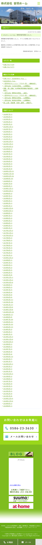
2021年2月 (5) (7, 166)
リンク (25, 527)
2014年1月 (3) (7, 334)
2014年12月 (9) (8, 307)
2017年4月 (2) (7, 250)
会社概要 (19, 527)
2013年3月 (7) (7, 359)
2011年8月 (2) (7, 379)
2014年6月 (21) (8, 322)
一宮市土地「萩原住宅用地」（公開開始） (17, 100)
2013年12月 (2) (8, 337)
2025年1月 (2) (7, 124)
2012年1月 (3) (7, 371)
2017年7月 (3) (7, 243)
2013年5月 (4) (7, 354)
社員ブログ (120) (8, 64)
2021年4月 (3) (7, 161)
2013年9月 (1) (7, 344)
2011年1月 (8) (7, 396)
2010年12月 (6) (8, 398)
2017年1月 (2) (7, 255)
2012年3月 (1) (7, 369)
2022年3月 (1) (7, 134)
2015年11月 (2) (8, 280)
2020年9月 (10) (8, 178)
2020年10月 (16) (8, 176)
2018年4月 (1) (7, 223)
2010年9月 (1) (7, 403)
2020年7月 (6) (7, 183)
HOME (3, 525)
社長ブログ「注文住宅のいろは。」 (15, 78)
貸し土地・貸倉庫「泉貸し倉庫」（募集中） (17, 103)
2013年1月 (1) (7, 361)
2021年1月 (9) (7, 169)
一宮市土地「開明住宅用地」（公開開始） (17, 98)
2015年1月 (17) (8, 305)
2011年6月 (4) (7, 384)
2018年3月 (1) (7, 225)
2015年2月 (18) (8, 302)
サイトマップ (33, 527)
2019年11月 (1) (8, 188)
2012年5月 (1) (7, 366)
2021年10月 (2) (8, 146)
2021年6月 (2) (7, 156)
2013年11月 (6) (8, 339)
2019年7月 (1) (7, 196)
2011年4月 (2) (7, 389)
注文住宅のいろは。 (9, 81)
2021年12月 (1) (8, 141)
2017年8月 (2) (7, 240)
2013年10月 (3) (8, 342)
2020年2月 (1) (7, 186)
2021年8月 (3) (7, 151)
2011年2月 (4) (7, 394)
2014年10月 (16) (8, 312)
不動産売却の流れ (10, 527)
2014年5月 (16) (8, 324)
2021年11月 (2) (8, 144)
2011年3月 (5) (7, 391)
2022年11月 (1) (8, 127)
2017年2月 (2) (7, 253)
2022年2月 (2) (7, 136)
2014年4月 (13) (8, 327)
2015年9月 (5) (7, 285)
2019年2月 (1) (7, 203)
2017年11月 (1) (8, 233)
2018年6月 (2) (7, 218)
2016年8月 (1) (7, 260)
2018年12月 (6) (8, 208)
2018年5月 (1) (7, 221)
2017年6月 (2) (7, 245)
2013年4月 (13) (8, 356)
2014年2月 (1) (7, 332)
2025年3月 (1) (7, 119)
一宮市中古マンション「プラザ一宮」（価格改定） (20, 83)
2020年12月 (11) (8, 171)
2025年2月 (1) (7, 122)
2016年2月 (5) (7, 272)
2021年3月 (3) (7, 164)
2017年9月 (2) (7, 238)
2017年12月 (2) (8, 230)
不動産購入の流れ (34, 525)
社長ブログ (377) (8, 67)
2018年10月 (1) (8, 211)
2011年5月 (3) (7, 386)
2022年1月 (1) (7, 139)
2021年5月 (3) (7, 159)
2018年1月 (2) (7, 228)
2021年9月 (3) (7, 149)
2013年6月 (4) (7, 352)
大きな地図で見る (15, 485)
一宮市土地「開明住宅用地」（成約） (15, 93)
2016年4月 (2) (7, 267)
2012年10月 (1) (8, 364)
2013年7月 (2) (7, 349)
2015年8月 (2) (7, 287)
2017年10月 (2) (8, 235)
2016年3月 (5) (7, 270)
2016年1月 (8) (7, 275)
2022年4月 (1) (7, 131)
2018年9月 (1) (7, 213)
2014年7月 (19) (8, 319)
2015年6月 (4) (7, 292)
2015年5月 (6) (7, 295)
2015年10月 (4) (8, 282)
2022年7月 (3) (7, 129)
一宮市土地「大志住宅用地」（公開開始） (17, 86)
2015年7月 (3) (7, 290)
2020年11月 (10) (8, 174)
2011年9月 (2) (7, 376)
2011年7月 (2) (7, 381)
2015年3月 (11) (8, 300)
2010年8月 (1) (7, 406)
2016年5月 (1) (7, 265)
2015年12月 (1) (8, 277)
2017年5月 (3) (7, 248)
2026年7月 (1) (7, 114)
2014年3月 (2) (7, 329)
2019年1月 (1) (7, 206)
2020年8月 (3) (7, 181)
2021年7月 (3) (7, 154)
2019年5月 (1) (7, 201)
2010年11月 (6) (8, 401)
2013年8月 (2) (7, 347)
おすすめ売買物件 (12, 525)
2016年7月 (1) (7, 262)
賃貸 (20, 525)
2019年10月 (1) (8, 191)
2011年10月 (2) (8, 374)
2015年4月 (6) (7, 297)
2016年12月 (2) (8, 258)
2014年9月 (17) (8, 314)
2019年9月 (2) (7, 193)
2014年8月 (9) (7, 317)
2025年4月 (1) (7, 117)
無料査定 (25, 525)
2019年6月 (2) (7, 198)
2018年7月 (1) (7, 216)
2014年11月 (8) (8, 309)
